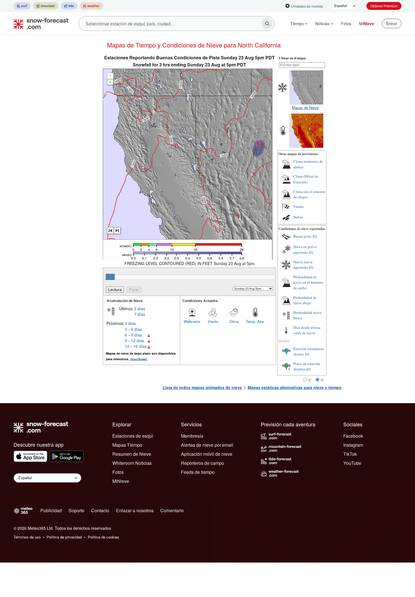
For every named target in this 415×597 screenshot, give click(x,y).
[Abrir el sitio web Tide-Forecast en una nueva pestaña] (69, 6)
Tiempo (297, 23)
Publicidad (51, 510)
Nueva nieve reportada (303, 264)
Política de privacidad (64, 537)
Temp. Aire (255, 321)
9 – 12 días (134, 340)
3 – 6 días (133, 329)
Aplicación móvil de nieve (206, 454)
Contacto (100, 510)
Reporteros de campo (202, 463)
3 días (139, 308)
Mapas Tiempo (127, 445)
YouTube (352, 463)
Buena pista (302, 236)
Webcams (192, 321)
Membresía (192, 436)
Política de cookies (103, 537)
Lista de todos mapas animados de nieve (202, 387)
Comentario (172, 510)
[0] (315, 236)
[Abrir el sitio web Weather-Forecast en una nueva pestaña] (91, 6)
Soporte (76, 510)
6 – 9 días (133, 335)
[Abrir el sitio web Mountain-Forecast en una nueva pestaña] (45, 6)
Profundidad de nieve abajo (305, 300)
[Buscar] (267, 23)
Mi (366, 23)
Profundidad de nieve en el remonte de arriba (308, 282)
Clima (234, 321)
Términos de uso (27, 537)
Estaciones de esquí (132, 436)
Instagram (353, 445)
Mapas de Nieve (305, 107)
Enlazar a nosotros (135, 510)
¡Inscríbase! (138, 359)
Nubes (298, 217)
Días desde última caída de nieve (306, 330)
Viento (213, 321)
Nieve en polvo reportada (305, 249)
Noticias (322, 23)
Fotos (346, 23)
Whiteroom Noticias (132, 463)
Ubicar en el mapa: (292, 58)
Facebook (353, 436)
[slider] (110, 277)
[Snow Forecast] (39, 23)
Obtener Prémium (383, 5)
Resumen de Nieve (131, 454)
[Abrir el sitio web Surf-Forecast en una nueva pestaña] (22, 6)
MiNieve (120, 481)
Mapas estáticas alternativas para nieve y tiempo (295, 387)
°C (309, 380)
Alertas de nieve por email (207, 445)
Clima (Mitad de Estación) (305, 179)
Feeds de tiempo (198, 472)
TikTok (350, 454)
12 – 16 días (136, 346)
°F (322, 380)
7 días (139, 314)
